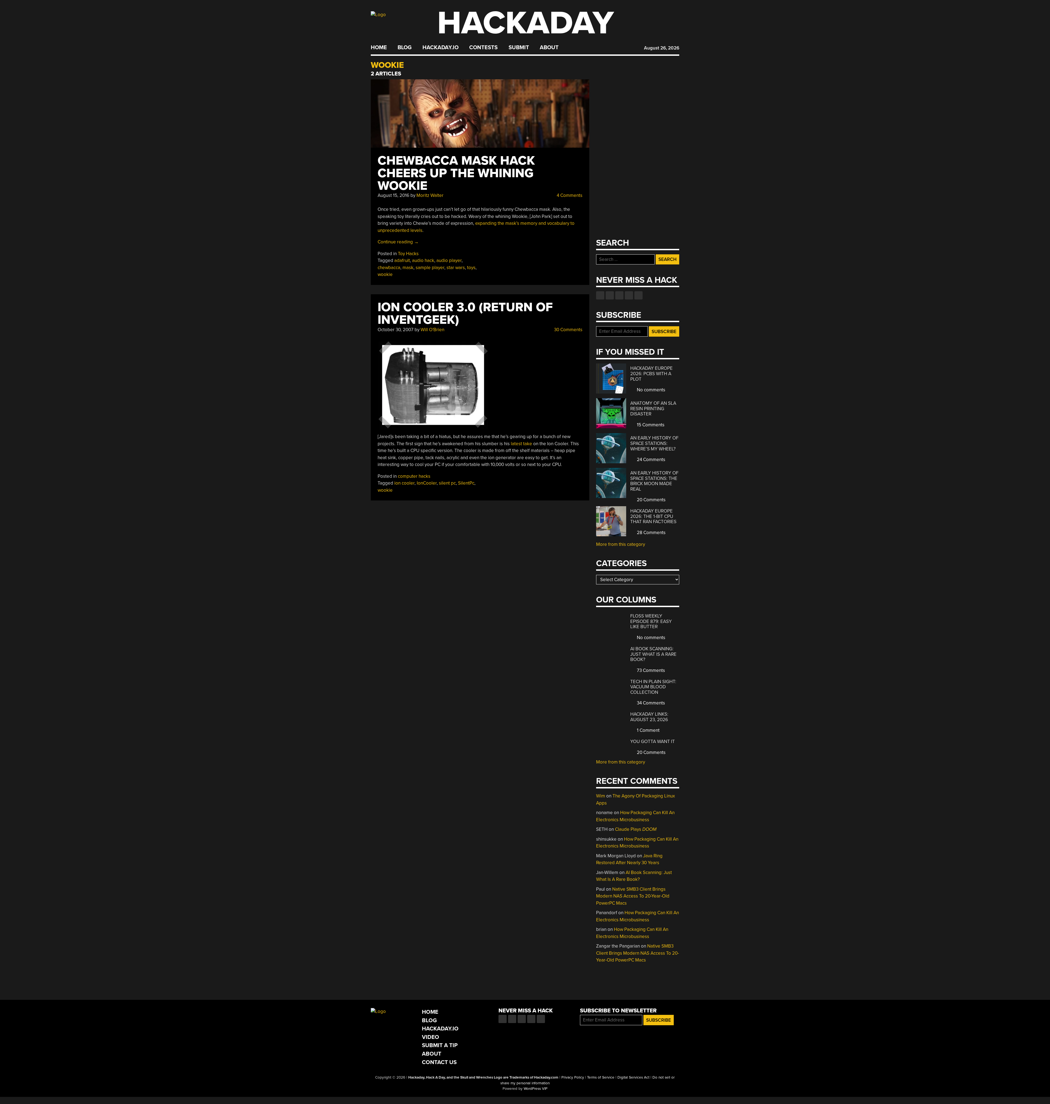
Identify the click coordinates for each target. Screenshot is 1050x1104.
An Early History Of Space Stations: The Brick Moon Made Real (654, 481)
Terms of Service (600, 1077)
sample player (430, 267)
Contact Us (439, 1062)
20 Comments (651, 500)
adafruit (402, 260)
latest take (521, 444)
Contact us (638, 295)
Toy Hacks (408, 254)
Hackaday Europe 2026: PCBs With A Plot (651, 373)
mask (407, 267)
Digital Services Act (633, 1077)
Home (379, 47)
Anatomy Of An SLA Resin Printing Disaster (653, 408)
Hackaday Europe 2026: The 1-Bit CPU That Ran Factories (653, 516)
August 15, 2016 (393, 195)
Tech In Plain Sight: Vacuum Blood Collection (653, 687)
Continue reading (398, 242)
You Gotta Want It (652, 741)
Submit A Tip (440, 1045)
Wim (600, 796)
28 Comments (651, 532)
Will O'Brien (432, 330)
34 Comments (650, 703)
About (549, 47)
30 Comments (567, 330)
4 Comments (569, 195)
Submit (519, 47)
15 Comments (650, 425)
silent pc (447, 483)
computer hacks (414, 476)
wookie (385, 274)
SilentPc (466, 483)
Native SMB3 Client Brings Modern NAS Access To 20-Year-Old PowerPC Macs (632, 896)
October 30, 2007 (395, 330)
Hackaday (525, 23)
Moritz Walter (430, 195)
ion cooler (404, 483)
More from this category (620, 544)
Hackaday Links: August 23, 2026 (649, 717)
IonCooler (427, 483)
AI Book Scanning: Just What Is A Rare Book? (653, 654)
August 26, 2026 (661, 48)
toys (471, 267)
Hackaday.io (440, 47)
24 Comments (650, 459)
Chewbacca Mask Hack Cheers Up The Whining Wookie (456, 173)
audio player (449, 260)
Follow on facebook (600, 295)
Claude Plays (636, 829)
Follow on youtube (619, 295)
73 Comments (650, 670)
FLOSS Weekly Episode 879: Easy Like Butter (651, 621)
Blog (405, 47)
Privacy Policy (572, 1077)
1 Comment (648, 730)
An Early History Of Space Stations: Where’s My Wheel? (654, 443)
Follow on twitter (610, 295)
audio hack (423, 260)
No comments (650, 390)
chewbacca (389, 267)
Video (430, 1037)
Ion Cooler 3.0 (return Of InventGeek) (465, 313)
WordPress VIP (535, 1088)
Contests (483, 47)
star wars (456, 267)
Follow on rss (629, 295)
